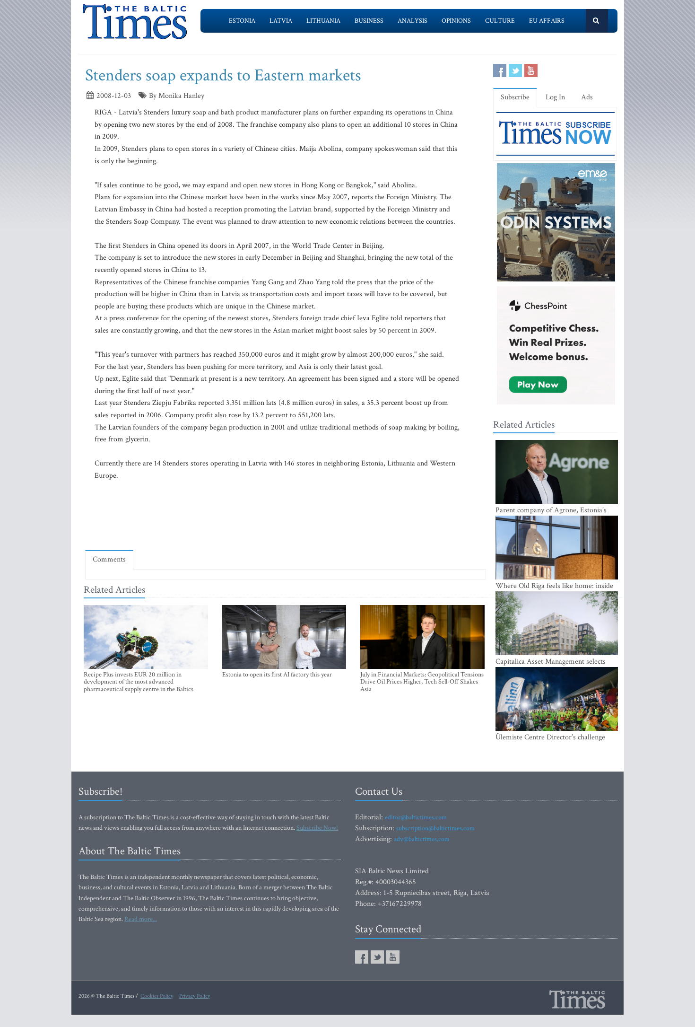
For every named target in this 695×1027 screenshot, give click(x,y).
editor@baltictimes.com (416, 817)
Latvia (280, 21)
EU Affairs (547, 21)
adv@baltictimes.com (422, 839)
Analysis (412, 21)
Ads (587, 97)
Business (369, 21)
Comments (109, 559)
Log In (555, 97)
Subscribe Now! (317, 828)
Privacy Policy (194, 996)
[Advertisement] (285, 515)
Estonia (242, 21)
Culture (500, 21)
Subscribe (515, 97)
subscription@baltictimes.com (435, 828)
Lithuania (323, 21)
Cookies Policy (156, 996)
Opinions (456, 21)
